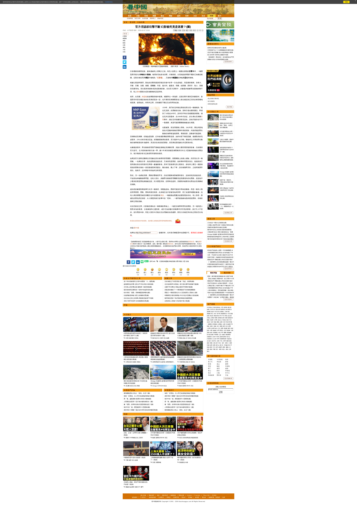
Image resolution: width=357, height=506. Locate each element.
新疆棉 (209, 313)
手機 (214, 349)
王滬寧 (211, 320)
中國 (180, 362)
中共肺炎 (209, 307)
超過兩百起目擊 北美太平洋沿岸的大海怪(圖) (138, 284)
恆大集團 (166, 338)
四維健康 (211, 375)
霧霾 (225, 332)
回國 (211, 343)
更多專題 (229, 107)
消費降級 (158, 462)
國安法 (230, 309)
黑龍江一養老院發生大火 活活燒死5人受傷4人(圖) (181, 292)
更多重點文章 (228, 212)
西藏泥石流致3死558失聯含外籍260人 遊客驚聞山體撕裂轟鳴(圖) (226, 158)
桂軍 (211, 345)
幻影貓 (125, 36)
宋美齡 (226, 345)
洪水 (215, 313)
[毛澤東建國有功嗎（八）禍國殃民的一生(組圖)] (213, 204)
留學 (224, 341)
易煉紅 (139, 362)
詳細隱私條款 (109, 2)
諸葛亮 (220, 347)
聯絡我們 (151, 495)
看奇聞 (132, 22)
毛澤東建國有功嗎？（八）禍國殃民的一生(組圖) (227, 206)
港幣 (222, 328)
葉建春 (134, 362)
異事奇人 (153, 18)
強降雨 (184, 386)
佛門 (142, 487)
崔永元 (220, 320)
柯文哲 (211, 315)
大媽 (232, 330)
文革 (230, 349)
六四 (228, 313)
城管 (130, 460)
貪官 (212, 322)
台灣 (218, 330)
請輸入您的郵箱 (221, 387)
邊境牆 (220, 318)
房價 (208, 332)
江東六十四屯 (215, 336)
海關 (227, 341)
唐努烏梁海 (223, 336)
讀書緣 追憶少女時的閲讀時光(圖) (217, 59)
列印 (191, 30)
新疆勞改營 (223, 338)
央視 (212, 341)
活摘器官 (209, 336)
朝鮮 (208, 326)
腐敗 (218, 322)
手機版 (175, 30)
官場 (146, 16)
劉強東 (228, 330)
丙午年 (188, 386)
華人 (215, 341)
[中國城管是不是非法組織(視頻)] (136, 442)
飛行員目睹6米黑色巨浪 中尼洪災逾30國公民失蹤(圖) (226, 117)
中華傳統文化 (134, 437)
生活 (203, 16)
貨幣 (229, 326)
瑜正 (209, 373)
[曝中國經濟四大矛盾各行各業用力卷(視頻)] (190, 442)
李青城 (227, 370)
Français (197, 495)
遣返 (230, 341)
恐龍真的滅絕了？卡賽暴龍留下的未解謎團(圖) (180, 290)
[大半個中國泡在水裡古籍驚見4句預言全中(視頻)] (190, 366)
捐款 (158, 495)
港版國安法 (224, 313)
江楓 (218, 373)
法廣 (224, 324)
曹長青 (219, 375)
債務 (221, 326)
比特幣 (213, 328)
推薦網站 (135, 497)
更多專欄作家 (228, 378)
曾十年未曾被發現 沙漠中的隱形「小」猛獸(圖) (139, 281)
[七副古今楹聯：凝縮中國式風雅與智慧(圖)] (213, 139)
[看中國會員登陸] (220, 24)
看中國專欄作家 (214, 356)
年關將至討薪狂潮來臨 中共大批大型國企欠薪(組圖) (182, 295)
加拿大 (211, 326)
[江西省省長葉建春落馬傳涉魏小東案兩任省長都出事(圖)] (136, 342)
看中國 (136, 228)
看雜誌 (169, 497)
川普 (222, 307)
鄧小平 (230, 345)
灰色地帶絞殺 (186, 437)
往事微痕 (214, 324)
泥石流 (190, 338)
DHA (162, 386)
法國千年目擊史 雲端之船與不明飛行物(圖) (179, 287)
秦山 (209, 370)
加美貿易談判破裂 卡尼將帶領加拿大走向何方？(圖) (227, 150)
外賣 (127, 338)
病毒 (208, 309)
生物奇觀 (130, 18)
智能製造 (182, 462)
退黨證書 (176, 497)
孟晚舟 (213, 318)
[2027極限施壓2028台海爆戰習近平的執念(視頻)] (190, 417)
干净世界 (143, 497)
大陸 (138, 16)
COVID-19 (212, 309)
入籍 (214, 343)
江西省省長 (129, 362)
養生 (208, 351)
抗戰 (214, 345)
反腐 (221, 322)
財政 (232, 328)
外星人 (223, 349)
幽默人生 (228, 347)
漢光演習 (218, 309)
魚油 (165, 386)
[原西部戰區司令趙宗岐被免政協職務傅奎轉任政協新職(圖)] (163, 342)
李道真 (219, 361)
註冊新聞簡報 (213, 383)
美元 (226, 326)
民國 (208, 345)
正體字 (141, 437)
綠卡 (217, 343)
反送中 (209, 322)
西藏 (180, 338)
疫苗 (208, 315)
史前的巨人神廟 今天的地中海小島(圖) (177, 301)
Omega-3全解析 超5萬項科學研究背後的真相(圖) (227, 174)
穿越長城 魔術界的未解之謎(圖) (217, 227)
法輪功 (223, 334)
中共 (223, 315)
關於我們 (165, 495)
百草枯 (136, 338)
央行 (218, 326)
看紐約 (183, 497)
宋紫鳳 (210, 359)
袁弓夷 (218, 313)
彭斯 (223, 318)
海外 (223, 343)
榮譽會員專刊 (213, 44)
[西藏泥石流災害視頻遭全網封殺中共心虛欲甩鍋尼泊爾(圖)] (190, 318)
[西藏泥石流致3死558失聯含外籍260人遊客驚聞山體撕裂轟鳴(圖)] (190, 342)
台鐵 (226, 309)
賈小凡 (210, 361)
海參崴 (214, 330)
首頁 (129, 16)
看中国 (138, 8)
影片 (219, 16)
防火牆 (209, 334)
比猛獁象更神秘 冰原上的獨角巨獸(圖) (136, 295)
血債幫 (132, 487)
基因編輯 (229, 332)
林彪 (208, 347)
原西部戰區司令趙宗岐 (158, 362)
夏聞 (226, 364)
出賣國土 (221, 311)
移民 (218, 341)
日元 (219, 328)
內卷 (186, 462)
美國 (154, 16)
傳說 (124, 47)
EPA (159, 386)
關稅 (216, 318)
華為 (226, 315)
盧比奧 (229, 307)
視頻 (126, 414)
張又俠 (217, 311)
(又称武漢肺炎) (216, 307)
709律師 (216, 334)
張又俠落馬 (211, 101)
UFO (220, 315)
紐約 (178, 16)
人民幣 (209, 328)
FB (232, 324)
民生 (219, 343)
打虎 (224, 322)
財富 (208, 330)
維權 (212, 334)
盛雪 (218, 368)
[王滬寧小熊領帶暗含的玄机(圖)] (213, 196)
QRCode (152, 261)
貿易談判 (230, 318)
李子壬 (227, 373)
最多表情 (227, 273)
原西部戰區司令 (170, 362)
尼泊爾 (194, 338)
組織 (136, 460)
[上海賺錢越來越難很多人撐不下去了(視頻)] (163, 442)
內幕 (227, 320)
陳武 (153, 338)
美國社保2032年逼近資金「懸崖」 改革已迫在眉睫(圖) (226, 125)
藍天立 (157, 338)
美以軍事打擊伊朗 (213, 98)
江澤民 (216, 320)
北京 (225, 330)
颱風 (180, 386)
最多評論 (213, 273)
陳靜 (218, 366)
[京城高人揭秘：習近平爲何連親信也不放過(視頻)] (136, 467)
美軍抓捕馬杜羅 (212, 104)
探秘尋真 (160, 18)
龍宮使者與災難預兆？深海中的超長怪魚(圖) (138, 290)
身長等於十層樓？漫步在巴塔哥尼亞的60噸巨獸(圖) (141, 410)
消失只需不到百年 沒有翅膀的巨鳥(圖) (136, 301)
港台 (162, 16)
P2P (222, 332)
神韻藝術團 (152, 497)
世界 (187, 16)
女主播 (209, 341)
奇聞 (211, 16)
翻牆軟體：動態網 (214, 497)
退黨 (231, 313)
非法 (133, 460)
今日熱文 (127, 315)
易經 (224, 347)
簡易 (226, 359)
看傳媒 (190, 497)
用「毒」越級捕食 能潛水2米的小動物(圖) (137, 399)
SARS (218, 338)
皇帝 (217, 347)
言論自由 (229, 338)
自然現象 (145, 18)
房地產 (225, 328)
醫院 (132, 338)
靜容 (218, 370)
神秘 (124, 40)
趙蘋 (226, 368)
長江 (212, 313)
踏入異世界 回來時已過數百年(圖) (217, 55)
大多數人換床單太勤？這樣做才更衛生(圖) (220, 225)
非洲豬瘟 (215, 332)
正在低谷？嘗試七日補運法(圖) (216, 222)
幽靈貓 (125, 38)
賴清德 (225, 307)
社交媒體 (228, 324)
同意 (346, 2)
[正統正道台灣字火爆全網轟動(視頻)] (136, 417)
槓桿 (224, 326)
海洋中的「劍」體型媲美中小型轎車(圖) (137, 407)
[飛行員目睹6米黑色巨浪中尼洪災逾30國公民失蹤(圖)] (136, 366)
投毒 (129, 338)
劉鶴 (208, 320)
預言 (180, 437)
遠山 (218, 364)
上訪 (220, 334)
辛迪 (226, 375)
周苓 (209, 366)
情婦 (215, 322)
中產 (211, 330)
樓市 (229, 328)
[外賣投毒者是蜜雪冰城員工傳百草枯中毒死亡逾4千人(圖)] (136, 318)
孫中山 (217, 345)
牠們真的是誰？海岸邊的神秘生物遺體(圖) (178, 298)
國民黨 (223, 309)
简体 (179, 30)
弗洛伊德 (216, 315)
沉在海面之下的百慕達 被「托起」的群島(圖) (179, 281)
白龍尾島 (209, 338)
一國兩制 (209, 324)
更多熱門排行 (228, 268)
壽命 (227, 349)
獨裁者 (128, 487)
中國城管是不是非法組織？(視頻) (134, 457)
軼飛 (209, 364)
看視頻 (204, 497)
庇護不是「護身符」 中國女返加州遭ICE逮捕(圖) (226, 182)
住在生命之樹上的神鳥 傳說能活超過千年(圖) (138, 298)
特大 (194, 30)
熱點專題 (211, 95)
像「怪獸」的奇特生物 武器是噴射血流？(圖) (138, 404)
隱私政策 (181, 495)
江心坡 (214, 338)
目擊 (124, 45)
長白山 (228, 336)
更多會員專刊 (228, 61)
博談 (170, 16)
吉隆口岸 (184, 338)
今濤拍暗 (220, 359)
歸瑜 (226, 361)
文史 (195, 16)
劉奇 (211, 347)
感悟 (211, 349)
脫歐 (215, 326)
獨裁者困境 (194, 437)
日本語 (214, 495)
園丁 (209, 368)
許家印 (162, 338)
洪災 (135, 386)
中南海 (224, 320)
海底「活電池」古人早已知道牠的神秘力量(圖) (139, 396)
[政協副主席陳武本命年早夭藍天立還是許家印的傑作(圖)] (163, 318)
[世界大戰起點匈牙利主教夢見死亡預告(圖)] (213, 188)
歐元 (216, 328)
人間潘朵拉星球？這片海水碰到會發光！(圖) (138, 401)
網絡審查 (228, 334)
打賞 (183, 30)
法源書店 (161, 497)
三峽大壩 (227, 311)
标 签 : (126, 33)
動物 (124, 43)
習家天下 (137, 487)
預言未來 (137, 18)
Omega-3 (155, 386)
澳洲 (230, 343)
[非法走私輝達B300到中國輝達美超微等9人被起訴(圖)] (213, 164)
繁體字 (128, 437)
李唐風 (227, 366)
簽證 (208, 343)
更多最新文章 (228, 241)
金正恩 (230, 315)
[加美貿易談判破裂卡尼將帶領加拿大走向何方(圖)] (213, 147)
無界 (223, 497)
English (189, 495)
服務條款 (173, 495)
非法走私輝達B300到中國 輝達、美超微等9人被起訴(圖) (226, 166)
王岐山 (209, 318)
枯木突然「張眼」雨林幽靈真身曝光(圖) (137, 292)
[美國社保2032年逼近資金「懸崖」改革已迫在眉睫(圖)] (213, 123)
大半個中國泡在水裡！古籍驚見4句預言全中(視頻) (227, 133)
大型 (124, 49)
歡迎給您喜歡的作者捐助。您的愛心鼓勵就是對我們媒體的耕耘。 (151, 221)
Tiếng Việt (206, 495)
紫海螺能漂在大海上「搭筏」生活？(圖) (137, 393)
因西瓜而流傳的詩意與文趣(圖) (216, 48)
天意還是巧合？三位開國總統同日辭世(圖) (220, 50)
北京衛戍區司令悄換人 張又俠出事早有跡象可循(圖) (182, 284)
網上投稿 (143, 495)
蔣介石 (222, 345)
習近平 (213, 311)
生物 (124, 52)
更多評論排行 (228, 299)
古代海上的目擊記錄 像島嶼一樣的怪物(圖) (138, 287)
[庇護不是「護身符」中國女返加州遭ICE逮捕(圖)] (213, 180)
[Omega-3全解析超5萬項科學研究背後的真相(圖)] (163, 366)
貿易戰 (209, 311)
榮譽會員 (191, 241)
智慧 (208, 349)
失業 (153, 462)
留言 (187, 30)
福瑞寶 (197, 497)
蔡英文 (221, 330)
